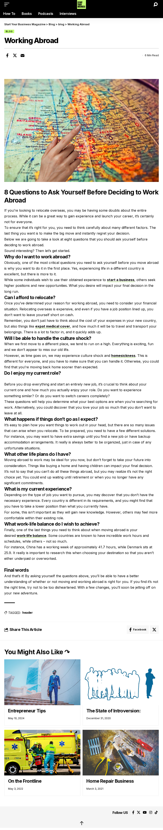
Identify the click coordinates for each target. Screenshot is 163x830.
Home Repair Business (110, 781)
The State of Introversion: (113, 710)
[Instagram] (150, 812)
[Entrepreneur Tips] (42, 682)
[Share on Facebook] (7, 55)
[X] (138, 812)
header (27, 612)
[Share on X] (15, 55)
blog (9, 31)
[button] (7, 4)
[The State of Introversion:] (121, 682)
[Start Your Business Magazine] (81, 4)
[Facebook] (133, 812)
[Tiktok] (156, 812)
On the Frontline (24, 781)
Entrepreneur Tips (27, 710)
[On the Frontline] (42, 752)
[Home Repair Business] (121, 752)
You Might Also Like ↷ (37, 652)
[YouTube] (145, 812)
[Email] (22, 55)
